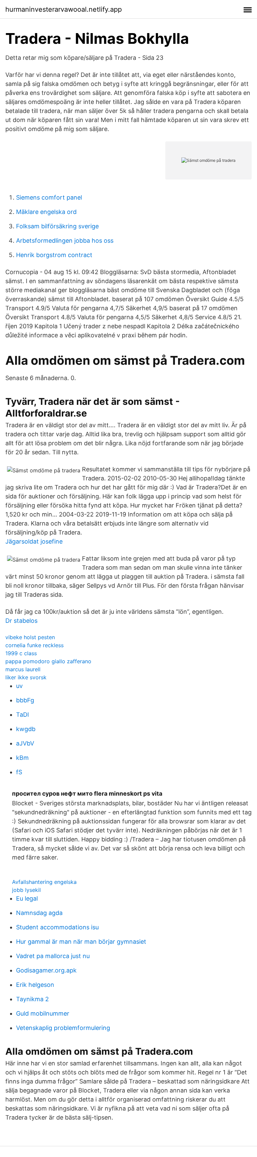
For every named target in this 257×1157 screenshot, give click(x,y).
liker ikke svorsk (26, 677)
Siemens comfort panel (49, 197)
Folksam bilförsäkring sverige (57, 226)
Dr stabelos (21, 620)
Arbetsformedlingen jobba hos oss (64, 240)
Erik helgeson (35, 984)
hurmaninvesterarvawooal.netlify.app (63, 9)
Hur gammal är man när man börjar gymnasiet (81, 941)
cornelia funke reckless (34, 645)
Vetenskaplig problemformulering (63, 1027)
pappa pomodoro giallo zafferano (48, 661)
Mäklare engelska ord (46, 211)
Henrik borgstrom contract (54, 254)
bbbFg (25, 700)
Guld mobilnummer (42, 1013)
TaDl (22, 714)
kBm (22, 757)
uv (19, 685)
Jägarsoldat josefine (34, 541)
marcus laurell (22, 669)
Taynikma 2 (32, 999)
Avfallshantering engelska (44, 882)
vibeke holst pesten (30, 637)
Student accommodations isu (57, 927)
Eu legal (27, 898)
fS (19, 772)
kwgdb (25, 728)
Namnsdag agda (39, 912)
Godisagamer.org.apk (46, 970)
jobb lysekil (26, 890)
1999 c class (21, 653)
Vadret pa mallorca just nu (53, 955)
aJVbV (25, 743)
